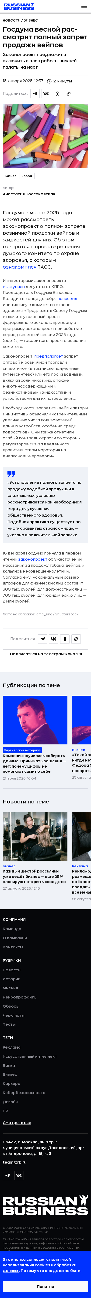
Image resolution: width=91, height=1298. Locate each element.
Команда (12, 929)
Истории (11, 979)
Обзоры (11, 1006)
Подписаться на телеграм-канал (44, 654)
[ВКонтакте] (19, 1175)
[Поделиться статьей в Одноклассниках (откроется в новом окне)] (57, 93)
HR (5, 1111)
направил (67, 299)
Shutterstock (66, 614)
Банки (9, 1066)
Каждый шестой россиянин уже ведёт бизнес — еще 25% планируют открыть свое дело (34, 876)
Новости (12, 20)
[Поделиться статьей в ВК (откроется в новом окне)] (46, 93)
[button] (84, 6)
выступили (14, 287)
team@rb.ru (14, 1162)
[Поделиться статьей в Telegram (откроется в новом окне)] (35, 93)
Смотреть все (17, 1123)
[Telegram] (7, 1175)
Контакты (13, 947)
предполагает (48, 356)
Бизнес (31, 20)
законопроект (32, 559)
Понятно (45, 1287)
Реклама (12, 1047)
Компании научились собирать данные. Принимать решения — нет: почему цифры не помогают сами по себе (34, 763)
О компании (15, 938)
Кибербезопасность (24, 1093)
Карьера (11, 1084)
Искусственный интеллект (30, 1056)
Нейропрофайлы (20, 997)
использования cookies (27, 1265)
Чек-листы (13, 1015)
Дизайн (10, 1102)
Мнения (10, 988)
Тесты (9, 1024)
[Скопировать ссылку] (68, 93)
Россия (27, 176)
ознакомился (19, 267)
